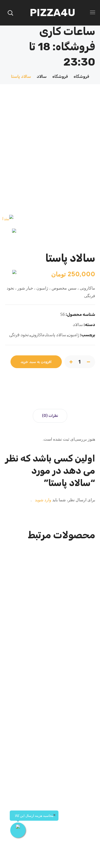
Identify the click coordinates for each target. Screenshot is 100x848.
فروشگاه (81, 76)
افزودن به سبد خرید (36, 362)
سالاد (42, 76)
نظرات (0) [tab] (50, 416)
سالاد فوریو (50, 640)
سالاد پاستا (56, 334)
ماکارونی (38, 334)
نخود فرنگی (19, 334)
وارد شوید (42, 500)
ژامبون (73, 334)
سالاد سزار (50, 780)
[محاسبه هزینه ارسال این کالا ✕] (18, 830)
